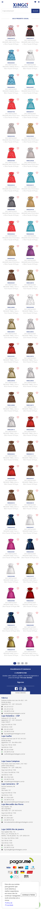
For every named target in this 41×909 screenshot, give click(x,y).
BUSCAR (35, 11)
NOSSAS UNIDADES (20, 693)
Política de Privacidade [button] (9, 904)
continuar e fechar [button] (28, 895)
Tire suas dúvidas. (26, 677)
